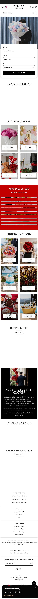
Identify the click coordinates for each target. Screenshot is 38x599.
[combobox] (19, 13)
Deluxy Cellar (19, 534)
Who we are (19, 509)
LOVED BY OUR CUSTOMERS (19, 540)
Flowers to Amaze (19, 523)
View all (19, 332)
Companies (19, 515)
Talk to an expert (9, 595)
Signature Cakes (19, 526)
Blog (19, 517)
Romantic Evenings (19, 532)
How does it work (19, 512)
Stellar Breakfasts (19, 529)
